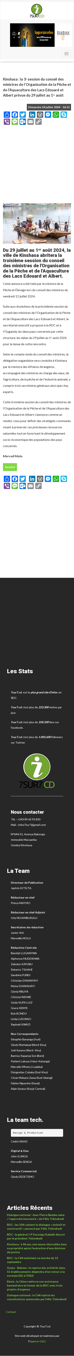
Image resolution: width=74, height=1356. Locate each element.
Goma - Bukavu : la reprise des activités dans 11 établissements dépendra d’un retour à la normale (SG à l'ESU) (36, 1271)
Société (10, 467)
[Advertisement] (37, 165)
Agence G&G (37, 1341)
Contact (11, 1311)
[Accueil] (37, 11)
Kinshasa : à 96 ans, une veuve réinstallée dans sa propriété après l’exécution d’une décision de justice (37, 1248)
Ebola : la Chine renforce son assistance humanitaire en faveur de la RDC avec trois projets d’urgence (35, 1285)
